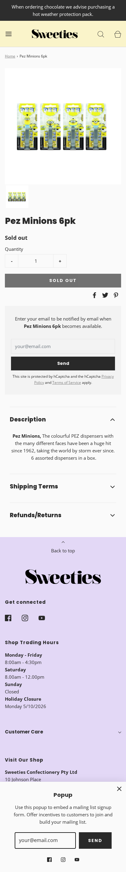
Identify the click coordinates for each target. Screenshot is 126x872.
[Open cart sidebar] (117, 33)
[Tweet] (104, 295)
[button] (17, 196)
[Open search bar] (100, 33)
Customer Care (24, 732)
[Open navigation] (8, 33)
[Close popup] (119, 788)
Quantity (14, 249)
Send (95, 840)
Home (10, 56)
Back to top (63, 550)
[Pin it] (115, 295)
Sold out (63, 280)
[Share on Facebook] (93, 295)
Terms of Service (66, 382)
